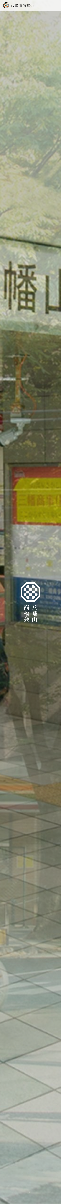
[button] (15, 602)
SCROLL (30, 1192)
